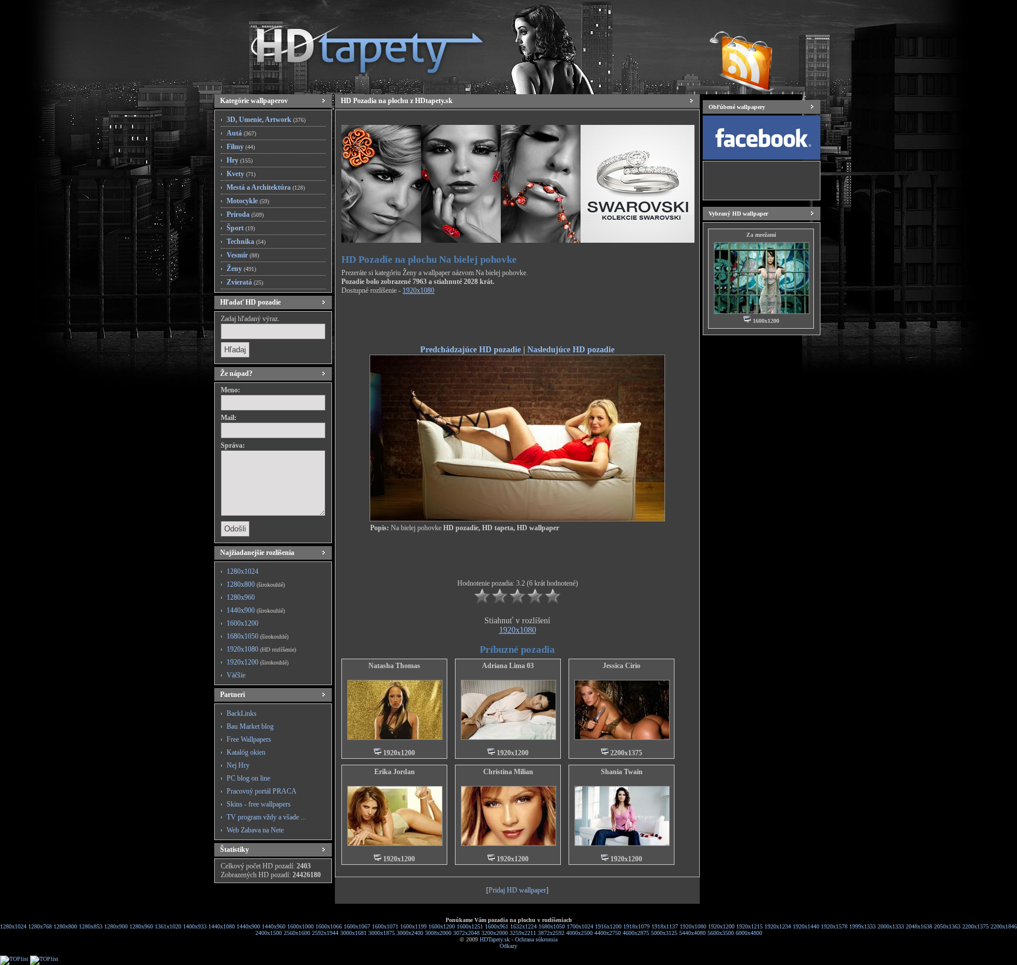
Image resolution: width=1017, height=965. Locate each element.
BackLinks (242, 713)
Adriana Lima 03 (508, 666)
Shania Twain (622, 772)
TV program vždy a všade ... (266, 817)
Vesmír (243, 255)
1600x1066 (328, 926)
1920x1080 (261, 649)
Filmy (241, 147)
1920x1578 (834, 926)
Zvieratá (245, 282)
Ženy (241, 269)
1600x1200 (242, 623)
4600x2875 (636, 933)
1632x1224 (523, 926)
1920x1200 (257, 662)
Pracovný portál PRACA (262, 791)
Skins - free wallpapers (259, 804)
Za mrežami (761, 235)
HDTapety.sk (495, 939)
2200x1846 (1004, 926)
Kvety (241, 174)
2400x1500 (268, 933)
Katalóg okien (246, 752)
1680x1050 (257, 636)
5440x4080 (692, 933)
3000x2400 (410, 933)
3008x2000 (438, 933)
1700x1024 (580, 926)
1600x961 (496, 926)
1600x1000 (300, 926)
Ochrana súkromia (536, 939)
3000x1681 (353, 933)
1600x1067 (357, 926)
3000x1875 (381, 933)
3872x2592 (551, 933)
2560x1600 (297, 933)
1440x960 (273, 926)
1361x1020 (168, 926)
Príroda (245, 214)
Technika (246, 241)
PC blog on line (248, 778)
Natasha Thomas (394, 666)
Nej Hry (238, 765)
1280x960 (241, 597)
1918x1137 (665, 926)
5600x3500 (720, 933)
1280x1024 (242, 571)
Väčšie (236, 675)
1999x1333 (862, 926)
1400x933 (195, 926)
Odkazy (508, 946)
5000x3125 (664, 933)
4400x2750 (607, 933)
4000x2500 (579, 933)
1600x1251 (470, 926)
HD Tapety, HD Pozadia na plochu (355, 44)
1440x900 (256, 610)
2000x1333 (891, 926)
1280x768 (40, 926)
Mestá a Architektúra (266, 187)
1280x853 (90, 926)
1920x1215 (749, 926)
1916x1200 (608, 926)
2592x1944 (325, 933)
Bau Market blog (250, 726)
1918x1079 (636, 926)
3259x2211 (523, 933)
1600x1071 (385, 926)
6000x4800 (749, 933)
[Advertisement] (517, 321)
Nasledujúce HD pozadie (570, 349)
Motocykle (248, 201)
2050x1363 (947, 926)
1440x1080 (221, 926)
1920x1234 (778, 926)
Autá (241, 133)
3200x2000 (494, 933)
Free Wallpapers (249, 739)
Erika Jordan (394, 772)
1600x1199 (413, 926)
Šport (241, 228)
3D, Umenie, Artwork (266, 119)
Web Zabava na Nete (255, 830)
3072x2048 (466, 933)
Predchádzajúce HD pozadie (470, 349)
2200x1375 (975, 926)
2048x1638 (919, 926)
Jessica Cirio (621, 666)
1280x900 (116, 926)
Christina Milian (508, 772)
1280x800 (256, 584)
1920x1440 (806, 926)
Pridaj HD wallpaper (517, 890)
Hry (239, 160)
